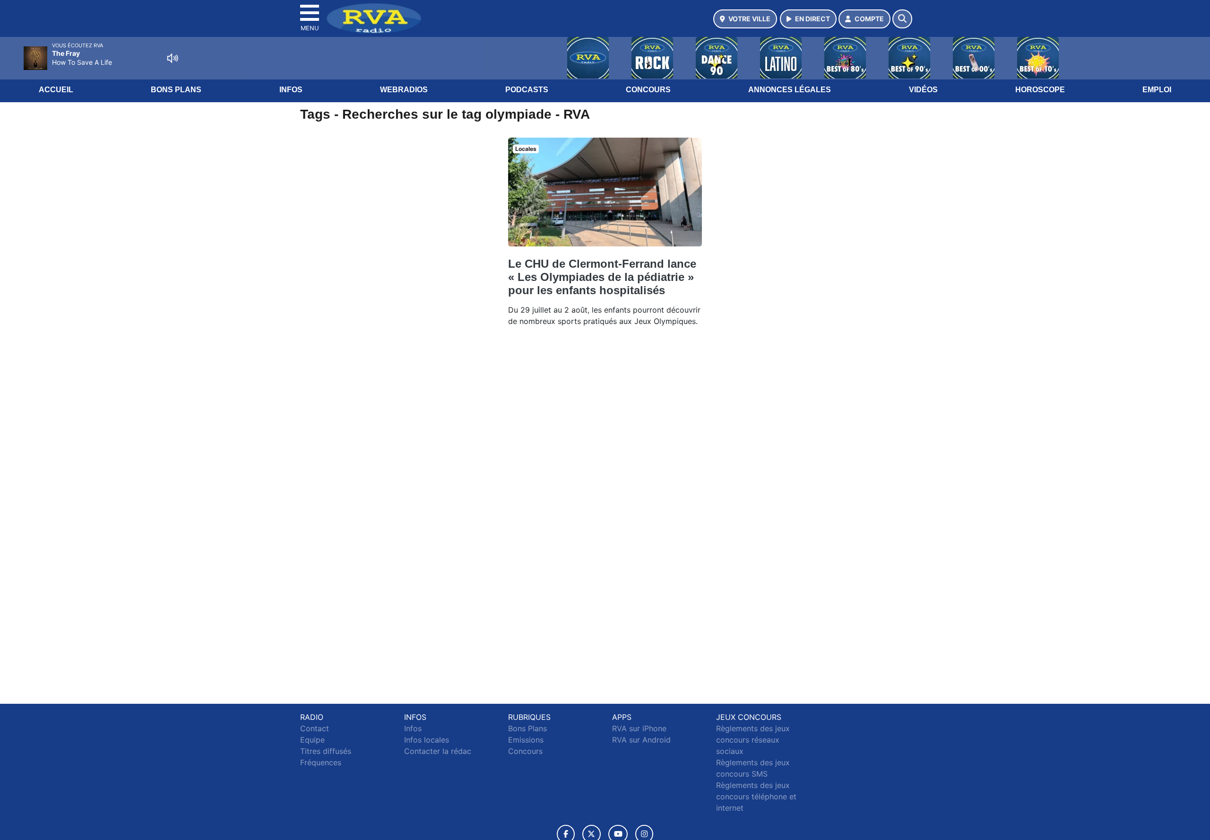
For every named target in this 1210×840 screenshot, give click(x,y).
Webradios (404, 90)
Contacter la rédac (437, 751)
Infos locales (426, 739)
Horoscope (1040, 90)
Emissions (526, 739)
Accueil (56, 90)
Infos (290, 90)
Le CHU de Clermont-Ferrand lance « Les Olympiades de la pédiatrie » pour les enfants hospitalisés (602, 277)
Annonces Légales (789, 90)
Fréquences (320, 762)
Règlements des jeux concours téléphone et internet (756, 796)
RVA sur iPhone (639, 728)
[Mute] (172, 58)
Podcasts (526, 90)
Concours (648, 90)
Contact (314, 728)
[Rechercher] (902, 18)
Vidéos (923, 90)
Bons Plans (176, 90)
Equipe (312, 739)
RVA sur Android (641, 739)
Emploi (1156, 90)
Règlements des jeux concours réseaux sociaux (753, 740)
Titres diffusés (325, 751)
